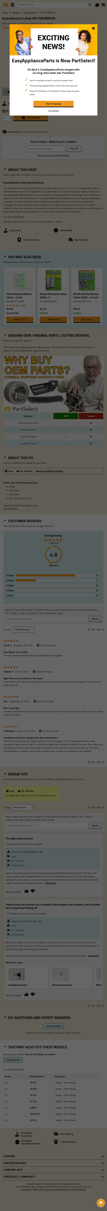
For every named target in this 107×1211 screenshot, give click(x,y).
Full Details (53, 110)
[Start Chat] (101, 1203)
